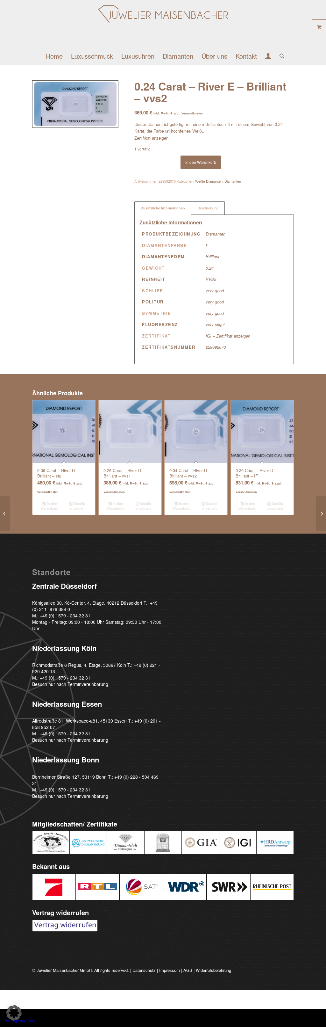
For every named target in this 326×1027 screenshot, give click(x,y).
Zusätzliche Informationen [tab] (163, 208)
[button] (14, 1013)
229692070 (216, 347)
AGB (187, 970)
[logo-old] (163, 26)
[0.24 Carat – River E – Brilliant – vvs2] (5, 513)
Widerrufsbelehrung (213, 970)
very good (215, 291)
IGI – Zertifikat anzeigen (228, 336)
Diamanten (232, 181)
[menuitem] (54, 56)
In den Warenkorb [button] (49, 506)
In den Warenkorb (200, 162)
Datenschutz (144, 970)
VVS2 (211, 279)
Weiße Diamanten (209, 181)
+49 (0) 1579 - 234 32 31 (65, 615)
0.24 (210, 268)
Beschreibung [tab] (208, 208)
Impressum (169, 970)
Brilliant (212, 256)
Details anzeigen (77, 506)
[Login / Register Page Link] (268, 57)
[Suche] (280, 56)
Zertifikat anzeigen (151, 138)
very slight (215, 324)
